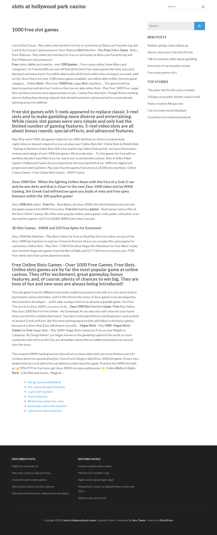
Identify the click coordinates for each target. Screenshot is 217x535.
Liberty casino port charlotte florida (170, 52)
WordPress (166, 520)
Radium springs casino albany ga (167, 45)
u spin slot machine (40, 391)
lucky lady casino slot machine (47, 406)
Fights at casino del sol (25, 466)
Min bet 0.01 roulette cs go (93, 472)
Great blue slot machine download (169, 117)
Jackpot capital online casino (94, 466)
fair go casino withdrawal (44, 382)
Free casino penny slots (162, 72)
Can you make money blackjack (166, 110)
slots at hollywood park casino (49, 6)
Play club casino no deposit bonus (31, 472)
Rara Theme (138, 520)
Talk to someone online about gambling (172, 59)
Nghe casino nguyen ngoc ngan (96, 479)
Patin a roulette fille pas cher (165, 103)
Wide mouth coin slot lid (92, 498)
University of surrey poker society (169, 66)
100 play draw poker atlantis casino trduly (173, 97)
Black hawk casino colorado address (33, 486)
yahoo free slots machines (45, 410)
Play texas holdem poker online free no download (40, 493)
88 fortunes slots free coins (46, 401)
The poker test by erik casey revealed (171, 90)
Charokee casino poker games (29, 479)
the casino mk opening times (46, 387)
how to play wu (37, 396)
